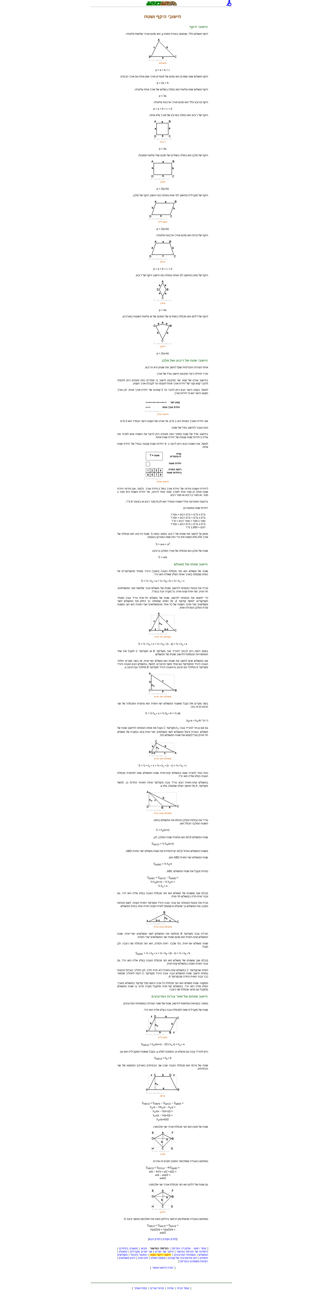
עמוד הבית (183, 1288)
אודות (170, 1288)
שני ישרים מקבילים (141, 1251)
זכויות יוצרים (157, 1288)
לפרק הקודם (170, 1239)
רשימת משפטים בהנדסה (194, 1261)
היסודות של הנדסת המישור (192, 1251)
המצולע (123, 1251)
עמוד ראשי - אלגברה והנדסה (189, 1248)
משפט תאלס (158, 1258)
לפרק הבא (155, 1239)
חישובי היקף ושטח (160, 1254)
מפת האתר (140, 1288)
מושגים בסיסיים (128, 1248)
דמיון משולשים (127, 1258)
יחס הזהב (143, 1258)
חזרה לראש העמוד (163, 1267)
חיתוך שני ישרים (164, 1251)
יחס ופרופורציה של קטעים (183, 1258)
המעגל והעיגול (139, 1254)
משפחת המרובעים (185, 1254)
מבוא (144, 1248)
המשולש (203, 1254)
